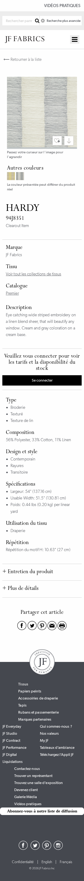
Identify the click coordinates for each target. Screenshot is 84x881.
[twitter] (35, 848)
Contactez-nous (27, 768)
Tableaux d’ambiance (57, 747)
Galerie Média (25, 797)
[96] (20, 176)
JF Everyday (12, 726)
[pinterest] (46, 848)
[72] (11, 176)
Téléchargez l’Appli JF (57, 754)
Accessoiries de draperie (38, 698)
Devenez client (26, 790)
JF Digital (10, 754)
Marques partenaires (34, 719)
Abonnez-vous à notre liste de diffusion (42, 811)
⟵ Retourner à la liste (23, 59)
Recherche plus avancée (63, 21)
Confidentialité (23, 862)
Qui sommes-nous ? (56, 726)
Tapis (22, 705)
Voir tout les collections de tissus (33, 274)
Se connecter (42, 380)
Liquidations (13, 761)
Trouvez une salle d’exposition (38, 783)
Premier (12, 293)
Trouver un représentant (33, 775)
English (47, 862)
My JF (44, 740)
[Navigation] (74, 39)
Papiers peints (29, 691)
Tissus (23, 684)
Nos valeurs (49, 733)
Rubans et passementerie (38, 712)
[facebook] (23, 848)
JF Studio (10, 733)
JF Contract (11, 740)
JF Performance (14, 747)
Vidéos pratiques (62, 6)
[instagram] (58, 848)
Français (66, 862)
